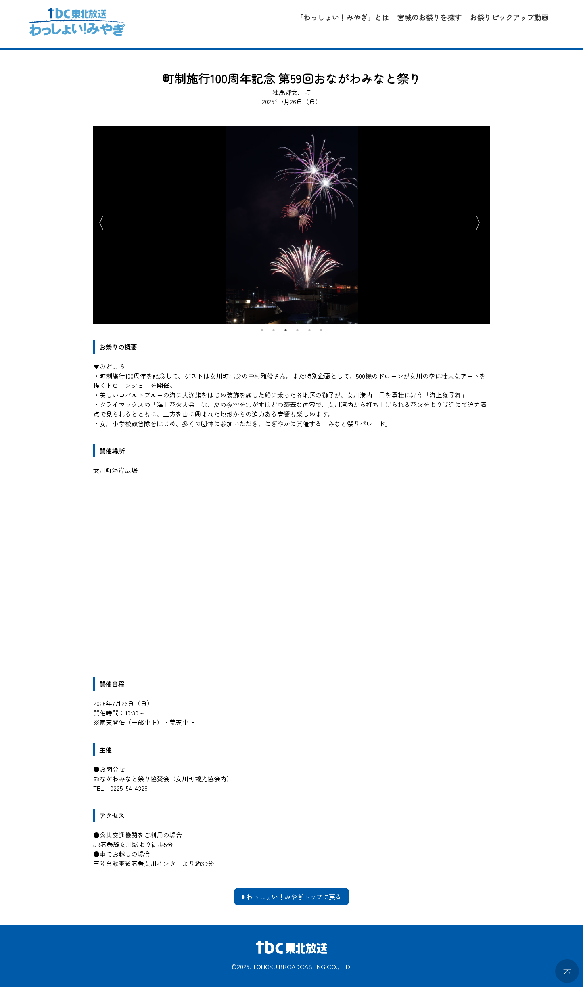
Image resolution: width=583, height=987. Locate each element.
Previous (97, 221)
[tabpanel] (291, 225)
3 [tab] (286, 330)
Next (482, 221)
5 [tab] (309, 330)
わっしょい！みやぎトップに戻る (293, 896)
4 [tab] (297, 330)
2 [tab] (274, 330)
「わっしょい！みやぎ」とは (342, 17)
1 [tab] (262, 330)
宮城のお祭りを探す (429, 17)
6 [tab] (321, 330)
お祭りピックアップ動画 (509, 17)
